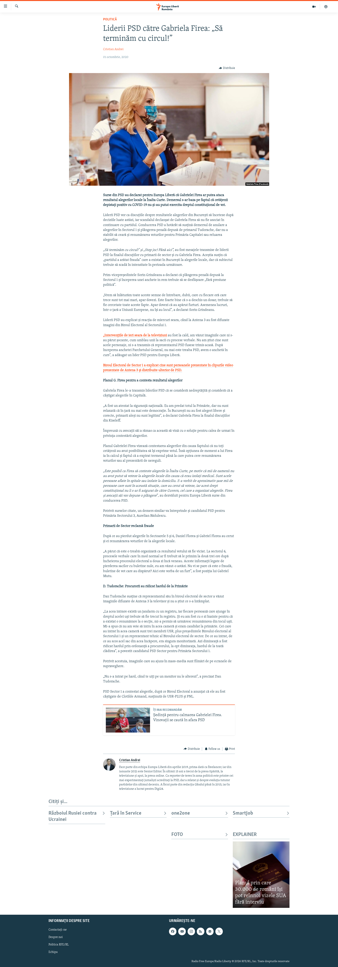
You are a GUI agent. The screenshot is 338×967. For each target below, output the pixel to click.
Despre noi (56, 937)
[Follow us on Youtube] (182, 931)
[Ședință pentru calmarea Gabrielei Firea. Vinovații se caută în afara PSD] (128, 720)
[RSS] (200, 931)
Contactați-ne (58, 929)
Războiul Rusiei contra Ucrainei (73, 816)
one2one (180, 813)
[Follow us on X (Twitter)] (219, 931)
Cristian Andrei (113, 49)
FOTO (177, 834)
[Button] (227, 68)
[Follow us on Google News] (210, 931)
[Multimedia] (314, 6)
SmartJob (243, 813)
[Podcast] (326, 6)
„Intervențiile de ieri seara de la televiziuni (135, 335)
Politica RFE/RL (59, 944)
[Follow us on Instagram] (191, 931)
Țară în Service (125, 813)
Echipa (53, 952)
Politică (110, 19)
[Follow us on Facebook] (172, 931)
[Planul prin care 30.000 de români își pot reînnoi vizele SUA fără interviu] (261, 874)
